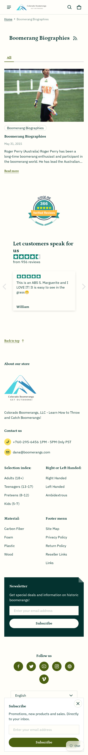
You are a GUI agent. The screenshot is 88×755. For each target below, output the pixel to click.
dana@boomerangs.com (31, 452)
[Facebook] (18, 666)
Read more (11, 171)
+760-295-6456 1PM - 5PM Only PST (42, 442)
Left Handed (55, 486)
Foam (8, 537)
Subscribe (44, 623)
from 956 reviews (26, 262)
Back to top (11, 341)
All (9, 58)
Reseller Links (56, 554)
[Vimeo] (44, 679)
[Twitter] (31, 666)
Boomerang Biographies (25, 128)
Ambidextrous (56, 495)
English (20, 695)
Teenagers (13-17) (18, 486)
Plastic (9, 546)
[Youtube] (44, 666)
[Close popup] (78, 703)
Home (8, 19)
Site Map (52, 528)
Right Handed (56, 478)
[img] (46, 256)
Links (50, 563)
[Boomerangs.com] (31, 7)
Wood (8, 554)
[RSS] (75, 38)
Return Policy (56, 546)
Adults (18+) (13, 478)
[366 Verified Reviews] (44, 228)
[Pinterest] (69, 666)
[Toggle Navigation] (9, 7)
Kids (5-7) (11, 503)
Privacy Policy (56, 537)
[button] (69, 7)
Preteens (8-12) (16, 495)
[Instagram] (57, 666)
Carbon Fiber (14, 528)
